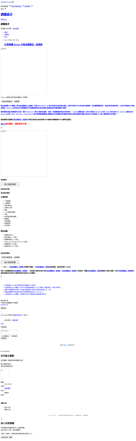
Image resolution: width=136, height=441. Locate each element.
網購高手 (7, 14)
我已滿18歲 (4, 437)
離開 (10, 437)
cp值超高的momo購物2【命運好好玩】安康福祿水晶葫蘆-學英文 (25, 294)
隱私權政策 (78, 415)
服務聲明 (85, 415)
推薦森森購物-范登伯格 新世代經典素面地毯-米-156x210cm (23, 292)
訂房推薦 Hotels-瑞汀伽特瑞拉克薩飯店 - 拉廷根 (19, 285)
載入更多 (3, 327)
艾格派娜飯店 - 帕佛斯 (20, 271)
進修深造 (15, 320)
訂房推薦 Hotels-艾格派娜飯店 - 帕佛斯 (23, 44)
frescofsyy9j (4, 304)
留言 (19, 315)
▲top (2, 323)
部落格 (6, 34)
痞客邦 (15, 315)
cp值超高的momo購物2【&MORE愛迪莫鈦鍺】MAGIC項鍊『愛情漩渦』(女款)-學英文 (32, 287)
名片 (5, 37)
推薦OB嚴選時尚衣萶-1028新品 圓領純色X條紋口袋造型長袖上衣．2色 (27, 289)
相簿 (5, 32)
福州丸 (3, 124)
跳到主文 (4, 19)
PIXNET (54, 415)
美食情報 (16, 28)
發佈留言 (3, 338)
